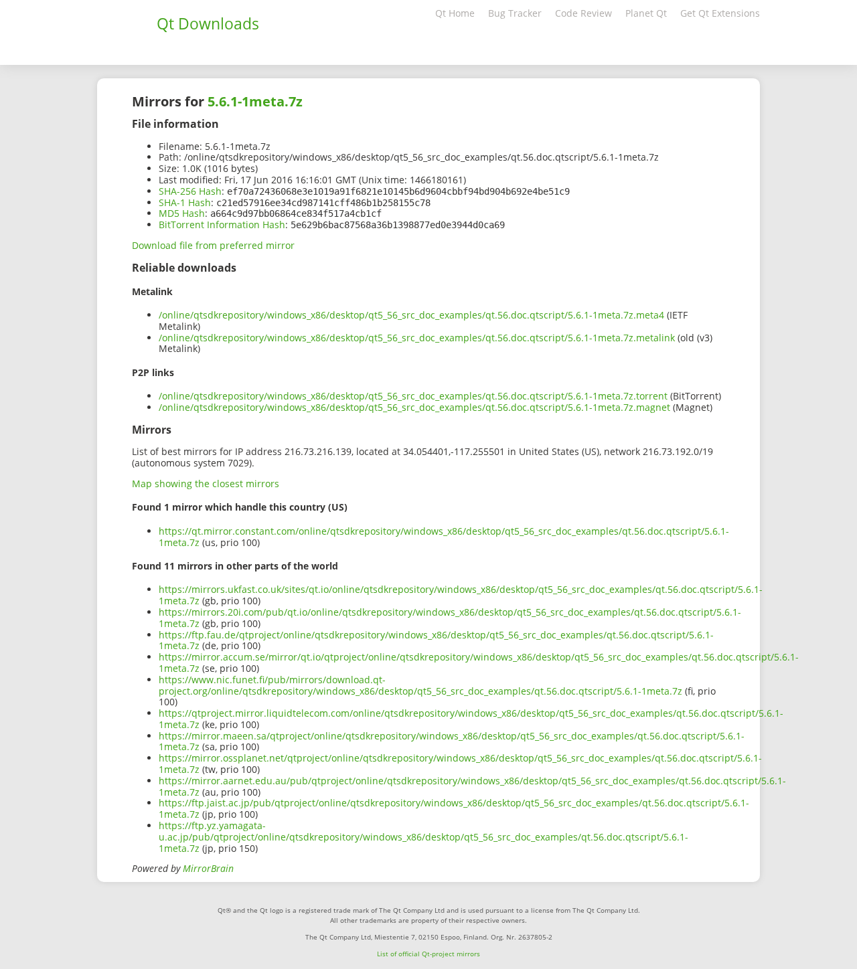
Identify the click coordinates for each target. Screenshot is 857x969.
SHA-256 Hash (190, 191)
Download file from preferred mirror (213, 245)
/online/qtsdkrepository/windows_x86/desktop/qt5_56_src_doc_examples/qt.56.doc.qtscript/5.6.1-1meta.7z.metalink (417, 337)
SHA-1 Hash (185, 202)
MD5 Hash (182, 213)
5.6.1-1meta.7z (255, 101)
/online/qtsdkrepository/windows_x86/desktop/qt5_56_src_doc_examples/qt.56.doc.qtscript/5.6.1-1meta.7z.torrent (413, 395)
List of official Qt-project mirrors (428, 953)
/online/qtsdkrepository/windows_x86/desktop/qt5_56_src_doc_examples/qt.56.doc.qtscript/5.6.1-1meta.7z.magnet (414, 407)
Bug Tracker (515, 13)
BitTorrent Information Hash (222, 224)
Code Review (583, 13)
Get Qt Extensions (720, 13)
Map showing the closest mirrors (205, 483)
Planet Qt (646, 13)
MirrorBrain (208, 868)
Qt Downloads (208, 23)
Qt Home (455, 13)
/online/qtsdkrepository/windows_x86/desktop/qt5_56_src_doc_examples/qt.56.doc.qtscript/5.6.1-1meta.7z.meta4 (411, 315)
